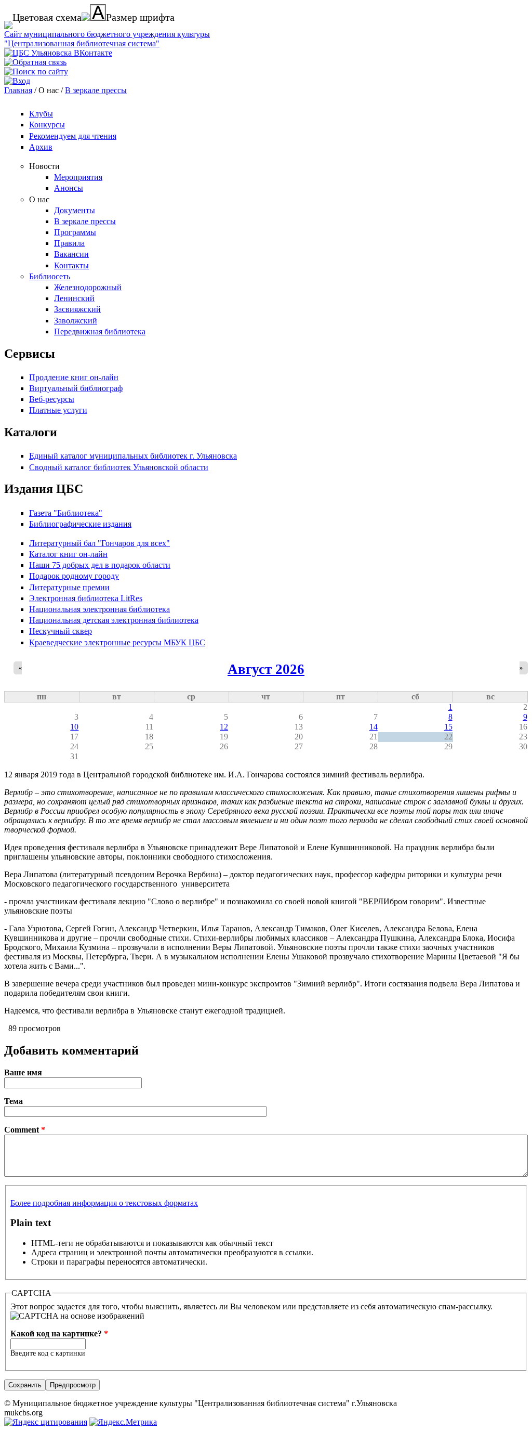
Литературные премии (69, 587)
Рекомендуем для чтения (72, 136)
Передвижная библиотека (99, 331)
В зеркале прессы (96, 90)
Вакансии (71, 254)
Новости (44, 166)
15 (448, 726)
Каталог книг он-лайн (68, 554)
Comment (24, 1129)
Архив (40, 146)
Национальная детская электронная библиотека (113, 620)
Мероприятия (78, 177)
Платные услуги (58, 410)
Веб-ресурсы (51, 399)
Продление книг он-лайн (73, 377)
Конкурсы (47, 124)
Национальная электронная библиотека (99, 609)
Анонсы (68, 188)
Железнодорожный (88, 287)
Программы (75, 232)
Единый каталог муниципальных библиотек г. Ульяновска (133, 455)
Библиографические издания (80, 523)
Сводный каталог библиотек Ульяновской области (118, 467)
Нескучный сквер (60, 631)
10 (74, 726)
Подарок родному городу (74, 575)
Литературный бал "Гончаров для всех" (99, 543)
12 (224, 726)
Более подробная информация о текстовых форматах (104, 1203)
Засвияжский (77, 309)
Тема (13, 1101)
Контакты (71, 265)
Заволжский (75, 320)
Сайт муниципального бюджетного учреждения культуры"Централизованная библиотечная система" (107, 39)
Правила (69, 243)
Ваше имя (23, 1072)
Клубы (41, 113)
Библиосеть (49, 276)
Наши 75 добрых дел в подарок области (99, 565)
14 (373, 726)
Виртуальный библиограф (76, 388)
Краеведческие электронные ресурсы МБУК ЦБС (117, 642)
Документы (74, 210)
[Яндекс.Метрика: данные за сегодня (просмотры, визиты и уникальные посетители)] (123, 1422)
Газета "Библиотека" (65, 513)
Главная (18, 90)
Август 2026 (266, 669)
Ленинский (74, 298)
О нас (39, 199)
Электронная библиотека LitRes (85, 598)
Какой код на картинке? (59, 1333)
